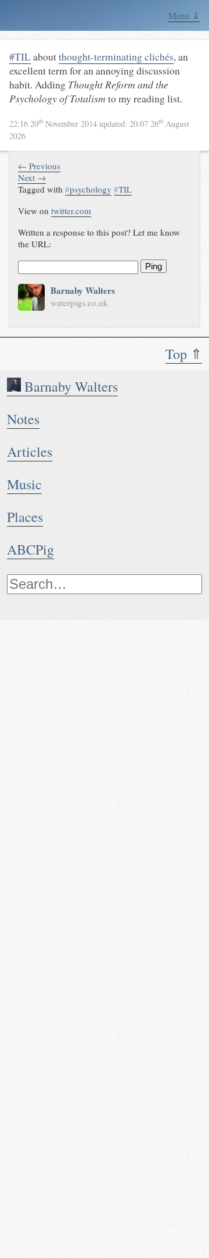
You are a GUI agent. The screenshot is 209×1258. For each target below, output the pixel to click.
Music (24, 484)
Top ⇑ (183, 353)
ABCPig (30, 549)
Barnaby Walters (69, 386)
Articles (29, 451)
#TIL (20, 56)
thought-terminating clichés (116, 56)
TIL (123, 189)
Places (25, 516)
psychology (88, 189)
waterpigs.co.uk (79, 302)
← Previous (39, 166)
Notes (23, 419)
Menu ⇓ (184, 15)
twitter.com (71, 210)
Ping (153, 266)
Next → (32, 177)
